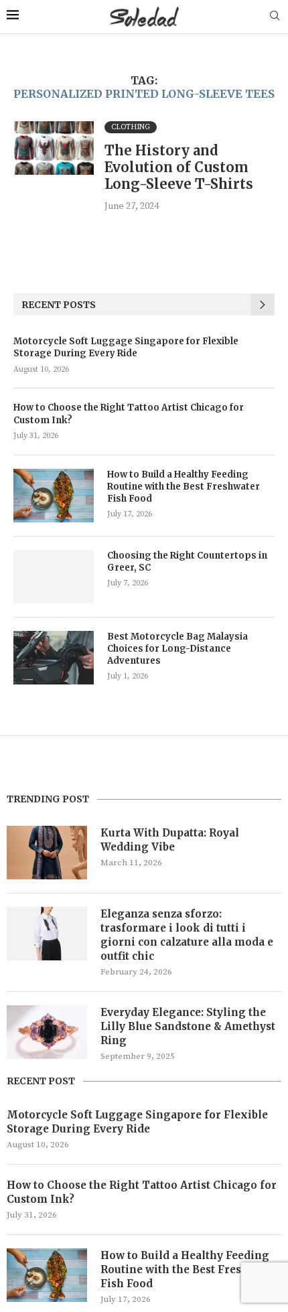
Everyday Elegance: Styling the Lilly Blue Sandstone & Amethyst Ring (187, 1026)
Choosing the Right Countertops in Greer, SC (187, 561)
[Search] (274, 17)
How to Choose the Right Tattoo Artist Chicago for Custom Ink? (128, 413)
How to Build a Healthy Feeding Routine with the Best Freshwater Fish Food (183, 486)
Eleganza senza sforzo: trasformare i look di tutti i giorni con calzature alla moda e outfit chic (186, 934)
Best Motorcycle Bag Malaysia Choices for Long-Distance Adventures (177, 648)
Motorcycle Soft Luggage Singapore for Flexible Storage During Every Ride (125, 347)
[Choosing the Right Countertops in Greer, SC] (53, 576)
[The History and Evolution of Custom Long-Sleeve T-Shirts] (53, 148)
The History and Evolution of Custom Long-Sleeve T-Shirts (178, 167)
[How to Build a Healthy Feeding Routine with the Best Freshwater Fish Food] (53, 495)
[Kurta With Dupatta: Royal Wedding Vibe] (47, 852)
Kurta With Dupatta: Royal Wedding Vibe (169, 839)
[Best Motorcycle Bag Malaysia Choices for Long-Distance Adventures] (53, 657)
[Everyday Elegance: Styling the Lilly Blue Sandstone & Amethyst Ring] (47, 1032)
